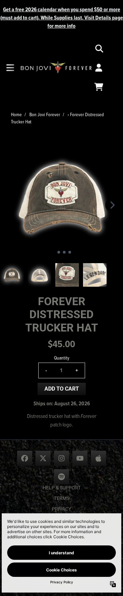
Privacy (61, 509)
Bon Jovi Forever (44, 114)
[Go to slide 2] (58, 252)
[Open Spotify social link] (61, 476)
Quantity (61, 357)
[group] (12, 275)
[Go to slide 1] (53, 252)
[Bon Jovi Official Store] (56, 68)
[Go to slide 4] (69, 252)
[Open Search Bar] (98, 48)
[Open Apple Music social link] (98, 458)
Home (16, 114)
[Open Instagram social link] (61, 458)
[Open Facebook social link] (24, 458)
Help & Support (62, 487)
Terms (61, 498)
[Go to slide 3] (64, 252)
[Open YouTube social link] (79, 458)
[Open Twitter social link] (43, 458)
